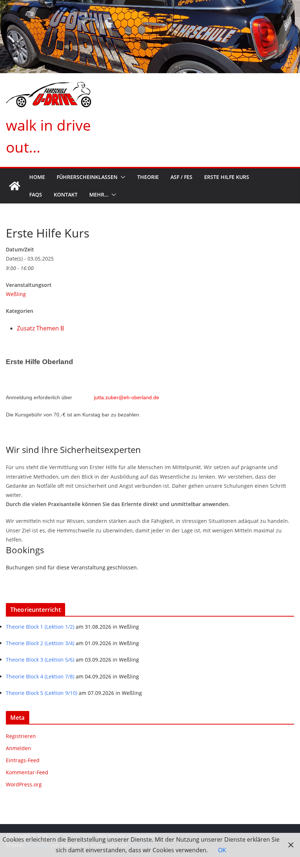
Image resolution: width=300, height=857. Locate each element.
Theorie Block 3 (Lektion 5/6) (40, 659)
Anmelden (18, 748)
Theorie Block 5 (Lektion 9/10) (41, 692)
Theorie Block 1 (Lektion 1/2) (40, 626)
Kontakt (66, 194)
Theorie (148, 176)
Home (37, 176)
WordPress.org (24, 784)
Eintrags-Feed (23, 760)
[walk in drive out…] (14, 186)
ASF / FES (181, 176)
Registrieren (21, 736)
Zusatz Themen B (40, 328)
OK (222, 850)
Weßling (16, 294)
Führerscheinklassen (87, 176)
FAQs (35, 194)
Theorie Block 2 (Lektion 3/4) (40, 643)
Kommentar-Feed (27, 772)
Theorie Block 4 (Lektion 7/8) (40, 676)
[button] (121, 177)
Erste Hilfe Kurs (226, 176)
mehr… (98, 194)
